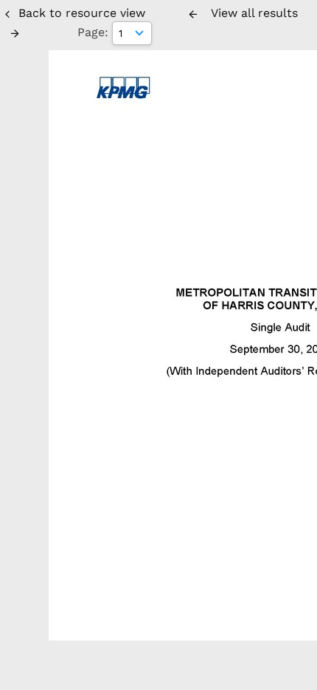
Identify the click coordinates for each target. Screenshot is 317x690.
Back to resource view (82, 13)
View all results (254, 13)
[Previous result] (193, 14)
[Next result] (14, 33)
